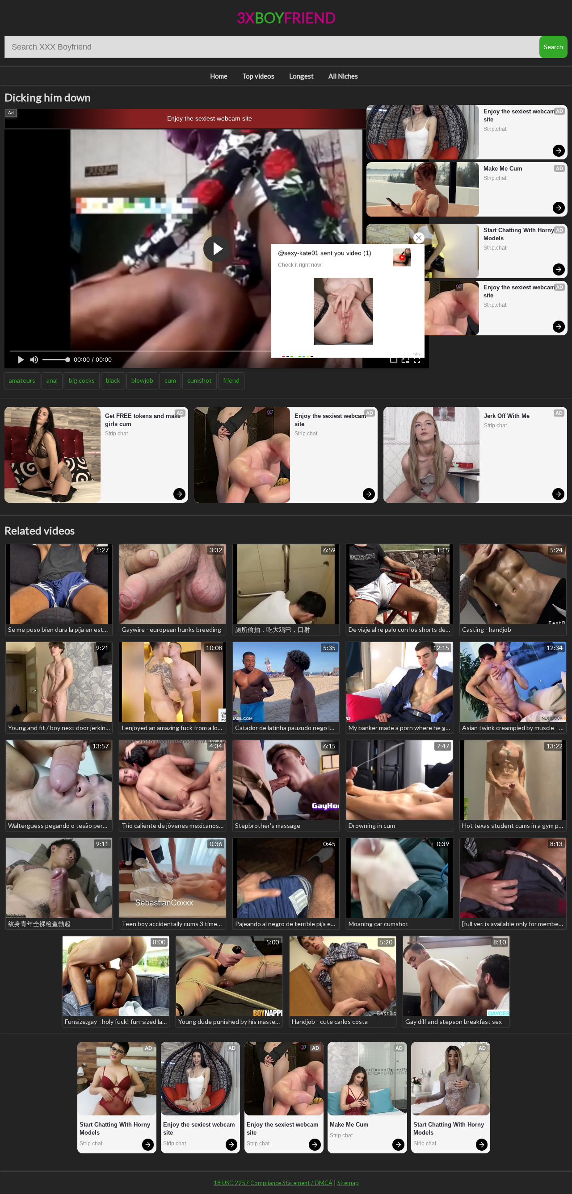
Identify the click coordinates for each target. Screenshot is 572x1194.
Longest (301, 76)
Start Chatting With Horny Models (520, 234)
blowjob (142, 380)
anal (52, 380)
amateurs (22, 380)
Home (218, 76)
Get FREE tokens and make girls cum (143, 420)
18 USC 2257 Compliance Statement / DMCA (273, 1182)
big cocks (82, 380)
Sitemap (348, 1182)
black (113, 380)
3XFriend (286, 17)
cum (170, 380)
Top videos (258, 76)
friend (231, 380)
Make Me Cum (503, 168)
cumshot (199, 380)
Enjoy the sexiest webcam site (209, 118)
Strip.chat (495, 129)
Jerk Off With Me (507, 416)
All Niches (343, 76)
